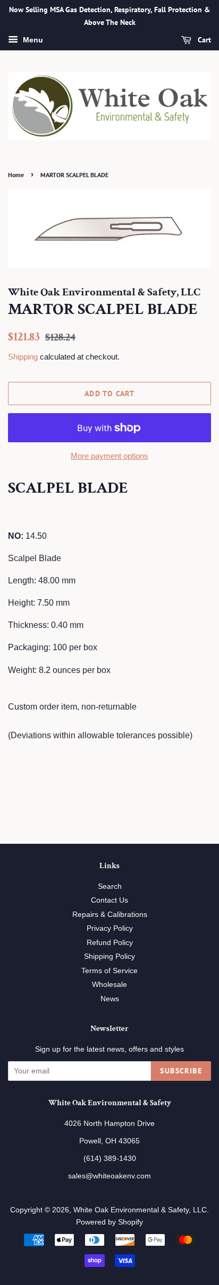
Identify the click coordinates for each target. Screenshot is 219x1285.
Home (16, 175)
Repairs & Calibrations (109, 915)
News (109, 999)
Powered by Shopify (109, 1222)
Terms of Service (109, 971)
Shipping (23, 356)
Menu (32, 40)
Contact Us (109, 900)
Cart (203, 40)
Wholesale (109, 985)
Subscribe (181, 1071)
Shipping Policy (109, 956)
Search (110, 886)
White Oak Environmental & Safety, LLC (140, 1210)
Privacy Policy (110, 928)
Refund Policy (110, 943)
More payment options (109, 455)
